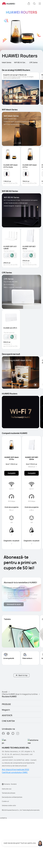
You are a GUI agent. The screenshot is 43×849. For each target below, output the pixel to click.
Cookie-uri (5, 801)
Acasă (4, 691)
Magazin (6, 710)
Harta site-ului (6, 789)
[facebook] (3, 734)
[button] (28, 3)
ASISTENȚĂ (7, 715)
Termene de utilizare (8, 793)
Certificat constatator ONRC (15, 772)
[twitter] (8, 734)
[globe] (3, 784)
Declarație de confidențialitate (12, 797)
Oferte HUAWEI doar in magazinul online (20, 694)
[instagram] (17, 734)
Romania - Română (10, 784)
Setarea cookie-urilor (9, 805)
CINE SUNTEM (8, 721)
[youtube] (12, 734)
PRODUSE (6, 704)
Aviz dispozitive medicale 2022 (15, 769)
